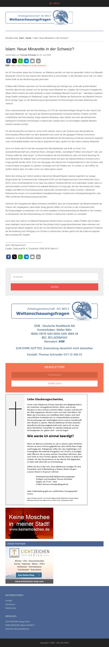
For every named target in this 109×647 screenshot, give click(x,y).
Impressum (10, 604)
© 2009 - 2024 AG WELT (59, 643)
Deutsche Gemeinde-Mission (17, 629)
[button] (8, 61)
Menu (56, 3)
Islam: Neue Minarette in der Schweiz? (28, 65)
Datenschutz (10, 608)
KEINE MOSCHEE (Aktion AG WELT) (20, 625)
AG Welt (54, 18)
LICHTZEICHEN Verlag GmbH (17, 622)
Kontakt (8, 601)
